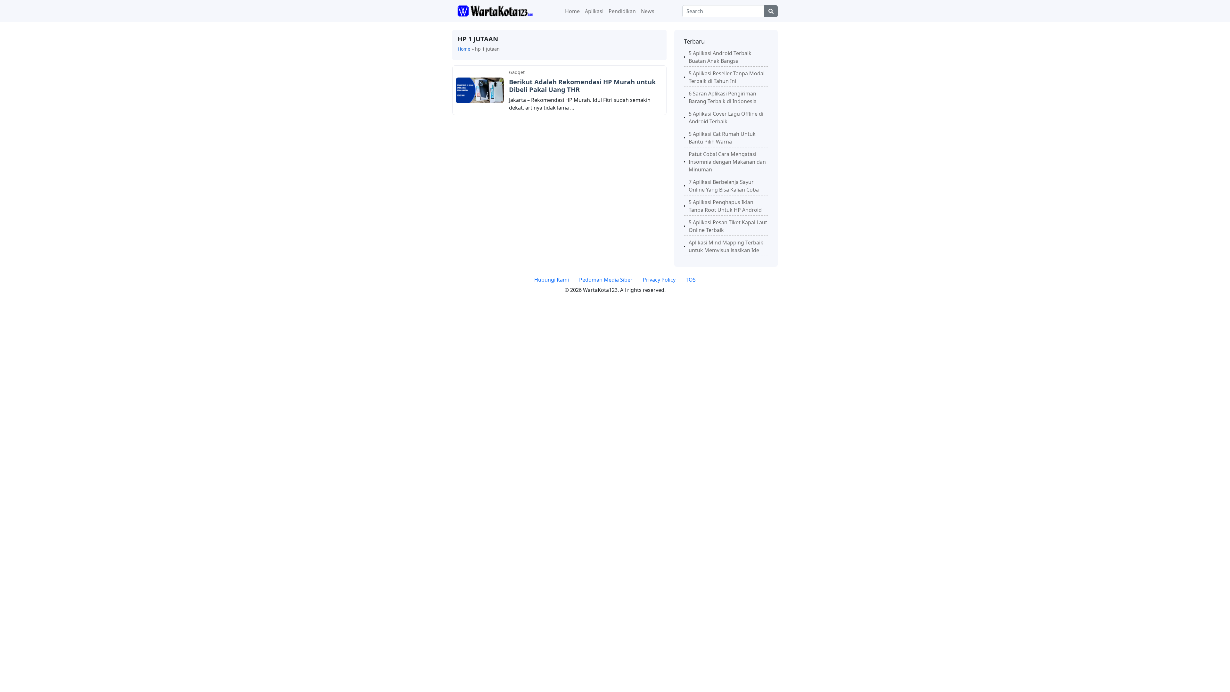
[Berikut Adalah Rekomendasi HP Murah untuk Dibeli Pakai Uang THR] (480, 89)
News (647, 11)
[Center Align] (771, 11)
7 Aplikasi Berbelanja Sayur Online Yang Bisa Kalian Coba (724, 185)
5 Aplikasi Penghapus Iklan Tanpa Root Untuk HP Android (725, 206)
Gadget (517, 72)
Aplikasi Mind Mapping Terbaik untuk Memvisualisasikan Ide (726, 246)
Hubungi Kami (551, 279)
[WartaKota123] (494, 10)
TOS (691, 279)
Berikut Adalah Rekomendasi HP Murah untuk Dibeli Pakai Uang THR (582, 86)
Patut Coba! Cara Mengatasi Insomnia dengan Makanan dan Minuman (727, 162)
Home (572, 11)
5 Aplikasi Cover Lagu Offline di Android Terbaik (726, 117)
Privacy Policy (659, 279)
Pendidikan (622, 11)
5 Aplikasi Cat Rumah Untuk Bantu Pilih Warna (722, 137)
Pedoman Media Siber (606, 279)
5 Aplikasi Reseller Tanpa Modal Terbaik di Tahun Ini (727, 77)
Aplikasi (594, 11)
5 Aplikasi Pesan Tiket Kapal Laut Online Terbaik (728, 226)
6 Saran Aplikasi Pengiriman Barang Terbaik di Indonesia (723, 97)
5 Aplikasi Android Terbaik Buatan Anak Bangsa (720, 57)
